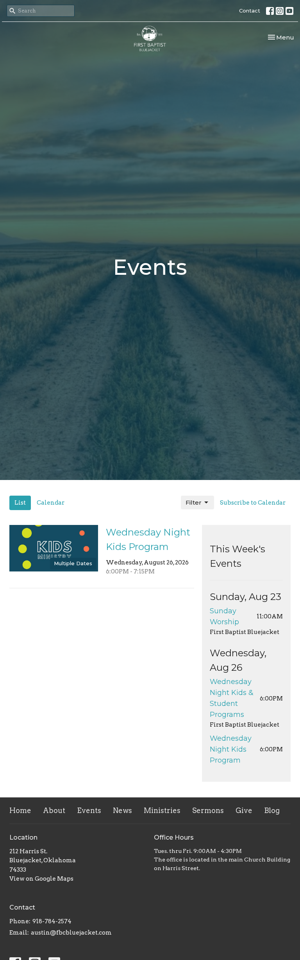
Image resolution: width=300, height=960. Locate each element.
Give (244, 810)
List (20, 502)
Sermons (208, 810)
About (54, 810)
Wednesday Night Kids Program (231, 749)
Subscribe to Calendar (253, 502)
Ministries (162, 810)
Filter (194, 502)
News (122, 810)
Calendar (50, 502)
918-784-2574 (51, 921)
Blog (272, 810)
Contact (249, 10)
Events (89, 810)
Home (20, 810)
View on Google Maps (41, 878)
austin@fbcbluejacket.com (71, 932)
